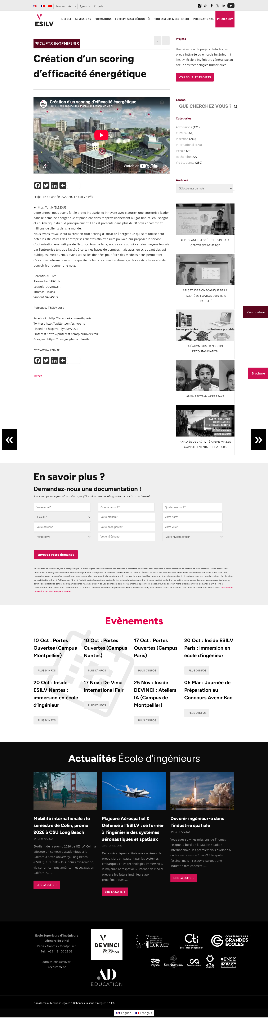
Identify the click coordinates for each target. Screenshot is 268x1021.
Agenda (85, 6)
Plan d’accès (41, 1003)
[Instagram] (199, 7)
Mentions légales (60, 1003)
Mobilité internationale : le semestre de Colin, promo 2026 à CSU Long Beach (62, 825)
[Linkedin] (223, 7)
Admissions (184, 127)
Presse (60, 6)
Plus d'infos (47, 670)
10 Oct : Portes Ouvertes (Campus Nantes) (105, 647)
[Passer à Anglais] (35, 6)
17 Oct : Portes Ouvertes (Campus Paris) (155, 647)
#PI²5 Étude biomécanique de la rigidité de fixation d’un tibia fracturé (205, 295)
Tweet (38, 376)
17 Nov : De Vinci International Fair (104, 686)
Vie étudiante (185, 163)
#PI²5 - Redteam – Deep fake (205, 396)
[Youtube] (230, 7)
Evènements (134, 621)
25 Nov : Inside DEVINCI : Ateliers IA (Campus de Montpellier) (155, 693)
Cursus (181, 133)
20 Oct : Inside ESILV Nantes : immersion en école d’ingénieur (56, 693)
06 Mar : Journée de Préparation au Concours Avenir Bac (208, 690)
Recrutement (57, 967)
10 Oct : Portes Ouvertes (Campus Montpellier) (55, 647)
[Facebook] (211, 7)
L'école (180, 151)
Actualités (134, 758)
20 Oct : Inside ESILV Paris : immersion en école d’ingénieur (208, 647)
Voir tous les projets (195, 77)
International (185, 145)
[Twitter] (217, 7)
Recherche (183, 157)
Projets (98, 6)
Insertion (182, 139)
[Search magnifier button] (236, 107)
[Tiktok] (205, 7)
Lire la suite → (46, 884)
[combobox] (126, 507)
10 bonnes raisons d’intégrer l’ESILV (93, 1003)
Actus (72, 6)
